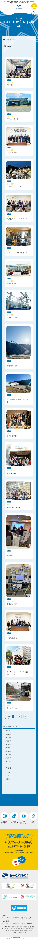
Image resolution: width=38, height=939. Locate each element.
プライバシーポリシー (19, 932)
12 (21, 719)
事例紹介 (32, 927)
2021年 (8, 741)
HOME (5, 927)
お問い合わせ (10, 930)
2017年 (8, 754)
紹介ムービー (33, 929)
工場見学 (3, 929)
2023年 (8, 734)
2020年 (8, 744)
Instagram (24, 929)
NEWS (8, 779)
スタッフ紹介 (11, 929)
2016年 (8, 758)
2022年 (8, 737)
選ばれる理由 (12, 927)
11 (16, 719)
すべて (8, 772)
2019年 (8, 748)
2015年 (8, 761)
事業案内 (26, 927)
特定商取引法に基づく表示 (23, 930)
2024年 (8, 731)
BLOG (7, 775)
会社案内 (19, 927)
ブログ (18, 929)
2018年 (8, 751)
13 (25, 719)
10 (12, 719)
